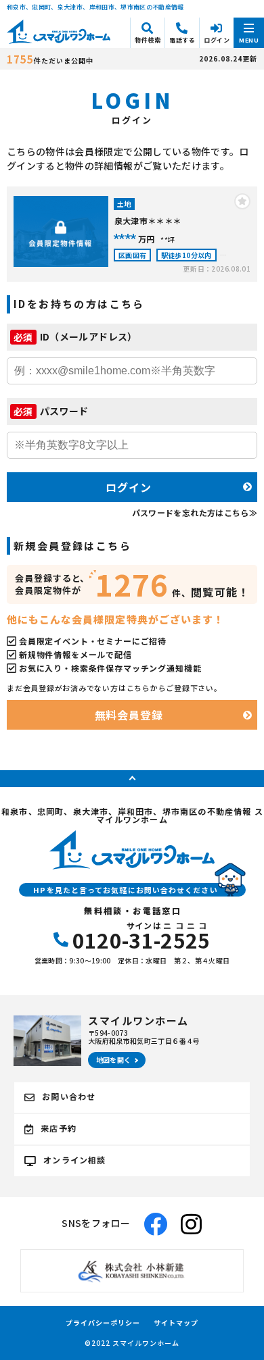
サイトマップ (176, 1322)
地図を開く (113, 1060)
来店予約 (58, 1128)
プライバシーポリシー (103, 1322)
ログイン (128, 487)
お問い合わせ (68, 1096)
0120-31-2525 (141, 936)
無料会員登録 (129, 715)
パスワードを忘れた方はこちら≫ (194, 512)
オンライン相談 (74, 1159)
